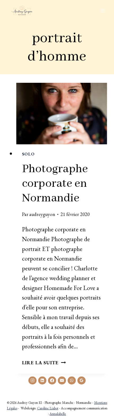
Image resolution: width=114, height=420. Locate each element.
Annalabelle (58, 414)
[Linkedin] (42, 380)
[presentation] (62, 113)
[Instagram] (32, 380)
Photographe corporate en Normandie (55, 184)
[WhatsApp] (72, 380)
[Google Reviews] (81, 380)
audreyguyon (42, 214)
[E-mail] (62, 380)
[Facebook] (52, 380)
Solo (28, 154)
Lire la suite (44, 362)
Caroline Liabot (47, 408)
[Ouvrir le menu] (103, 10)
